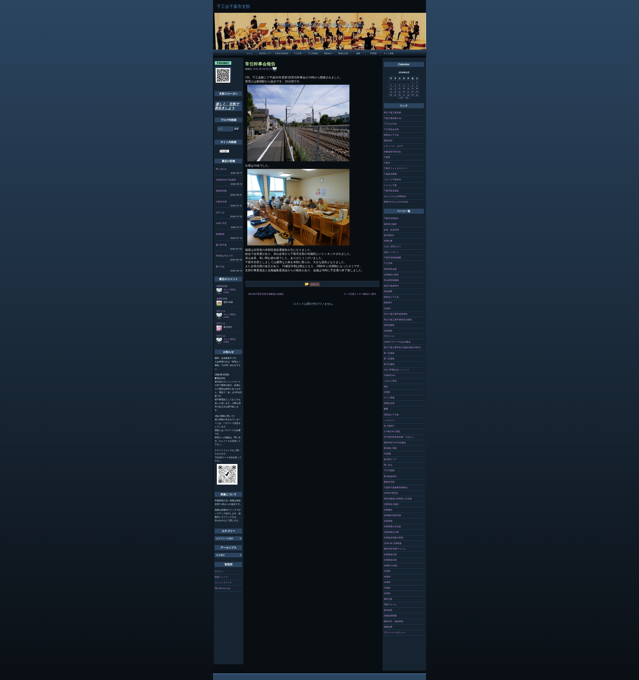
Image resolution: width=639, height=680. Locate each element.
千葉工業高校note (393, 118)
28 (408, 95)
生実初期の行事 (391, 532)
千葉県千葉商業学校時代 (396, 487)
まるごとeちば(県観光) (395, 196)
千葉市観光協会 (391, 190)
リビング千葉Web (392, 179)
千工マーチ (389, 336)
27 (404, 95)
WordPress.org (222, 588)
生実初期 (388, 521)
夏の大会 (220, 266)
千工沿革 (298, 53)
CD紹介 (387, 308)
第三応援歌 (389, 364)
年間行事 (388, 240)
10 (391, 88)
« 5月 (400, 98)
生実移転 (388, 509)
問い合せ (388, 464)
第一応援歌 (389, 353)
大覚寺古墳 (221, 201)
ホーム (250, 53)
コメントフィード (223, 582)
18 (395, 92)
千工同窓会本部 (391, 129)
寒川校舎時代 (390, 476)
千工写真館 (313, 53)
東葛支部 (388, 140)
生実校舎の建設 (391, 504)
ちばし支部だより (392, 246)
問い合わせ (221, 169)
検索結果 (388, 626)
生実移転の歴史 (391, 274)
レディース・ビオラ (393, 146)
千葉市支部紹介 (282, 53)
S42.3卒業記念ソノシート (396, 369)
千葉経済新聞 (390, 174)
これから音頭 (390, 380)
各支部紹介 (389, 235)
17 (391, 92)
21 (408, 92)
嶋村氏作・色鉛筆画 (393, 621)
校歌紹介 (328, 53)
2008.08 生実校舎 (393, 543)
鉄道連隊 (388, 291)
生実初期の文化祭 (392, 526)
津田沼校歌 (389, 325)
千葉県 (387, 157)
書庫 (358, 53)
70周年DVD (389, 375)
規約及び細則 (390, 224)
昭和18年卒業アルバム (395, 548)
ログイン (219, 571)
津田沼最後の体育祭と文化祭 (398, 498)
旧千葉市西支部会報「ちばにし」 (400, 437)
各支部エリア (265, 53)
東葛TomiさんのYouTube (396, 201)
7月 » (407, 98)
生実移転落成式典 (392, 515)
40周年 (387, 576)
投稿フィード (221, 577)
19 (400, 92)
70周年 (387, 587)
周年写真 (388, 599)
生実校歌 (388, 330)
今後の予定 (221, 223)
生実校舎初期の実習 (393, 537)
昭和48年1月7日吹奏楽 (395, 442)
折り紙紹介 (389, 425)
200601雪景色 (391, 493)
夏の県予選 (221, 244)
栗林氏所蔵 (389, 481)
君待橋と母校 (390, 448)
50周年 (387, 582)
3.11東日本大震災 (392, 431)
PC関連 (373, 53)
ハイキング (389, 420)
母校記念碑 (343, 53)
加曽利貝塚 (221, 190)
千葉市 (387, 162)
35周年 (387, 571)
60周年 (387, 593)
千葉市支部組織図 (392, 257)
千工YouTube (390, 123)
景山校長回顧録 (391, 280)
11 (395, 88)
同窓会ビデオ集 (391, 414)
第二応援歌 (389, 358)
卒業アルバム (390, 604)
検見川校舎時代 (391, 285)
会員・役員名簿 (391, 229)
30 (417, 95)
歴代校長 (388, 610)
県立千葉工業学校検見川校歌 (398, 319)
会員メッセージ (391, 252)
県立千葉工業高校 (392, 112)
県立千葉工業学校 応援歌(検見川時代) (402, 347)
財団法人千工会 (391, 134)
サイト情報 (389, 53)
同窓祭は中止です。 (225, 255)
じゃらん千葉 (390, 185)
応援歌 (387, 392)
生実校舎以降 (390, 560)
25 (395, 95)
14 (408, 88)
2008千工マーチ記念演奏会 (397, 341)
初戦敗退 (220, 234)
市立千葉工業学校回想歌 (396, 314)
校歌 (386, 386)
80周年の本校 (390, 565)
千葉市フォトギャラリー (396, 168)
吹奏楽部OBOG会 (392, 151)
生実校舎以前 (390, 554)
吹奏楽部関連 (390, 615)
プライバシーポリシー (394, 632)
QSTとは (220, 212)
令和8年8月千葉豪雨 (226, 179)
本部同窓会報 (390, 269)
